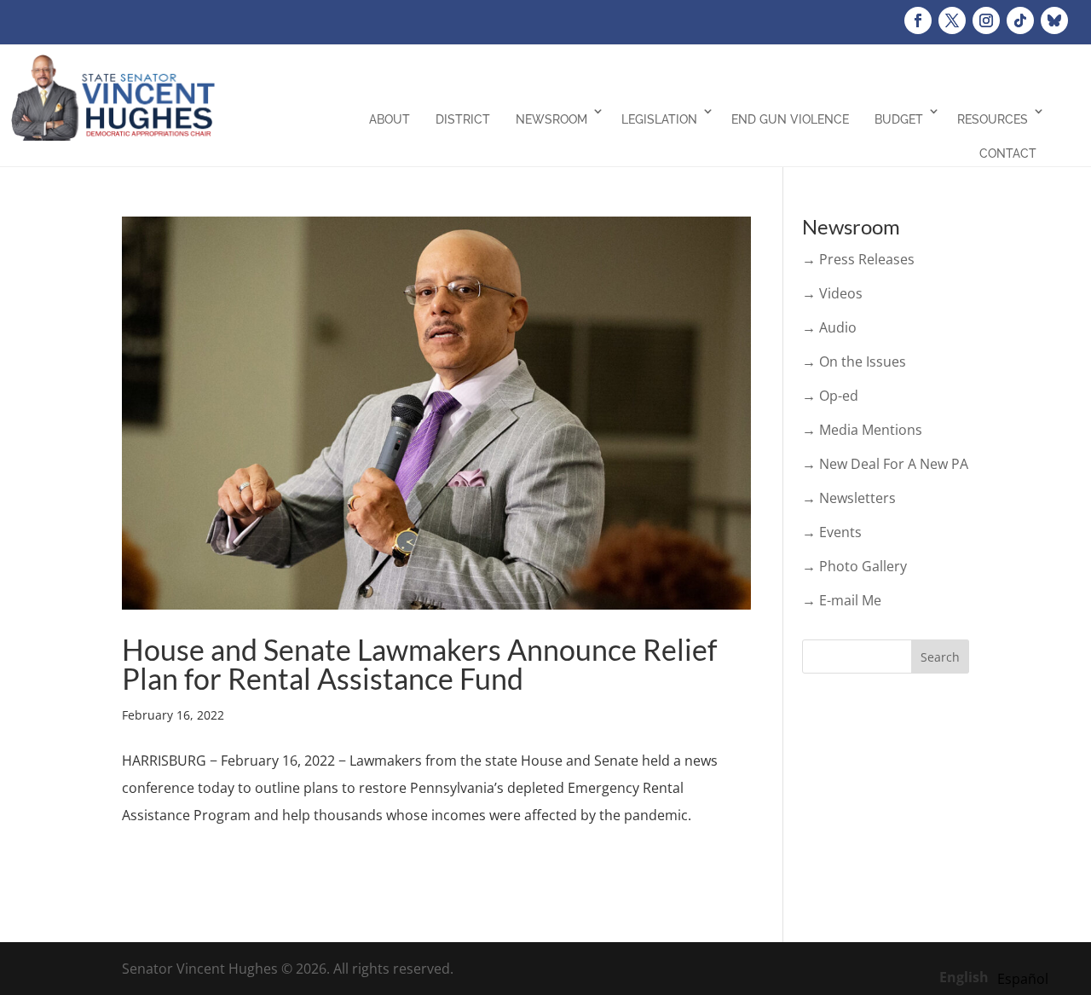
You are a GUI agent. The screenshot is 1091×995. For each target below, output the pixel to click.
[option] (1023, 979)
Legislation (659, 119)
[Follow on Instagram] (986, 20)
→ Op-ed (830, 395)
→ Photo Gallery (854, 566)
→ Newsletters (849, 498)
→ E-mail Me (841, 600)
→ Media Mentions (862, 429)
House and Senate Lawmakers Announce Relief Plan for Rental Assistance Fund (419, 664)
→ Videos (832, 293)
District (463, 119)
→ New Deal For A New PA (885, 463)
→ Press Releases (858, 259)
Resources (992, 119)
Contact (1007, 153)
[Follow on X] (952, 20)
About (389, 119)
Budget (899, 119)
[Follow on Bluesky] (1054, 20)
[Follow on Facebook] (918, 20)
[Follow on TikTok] (1020, 20)
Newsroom (551, 119)
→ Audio (829, 327)
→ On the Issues (854, 361)
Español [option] (1022, 978)
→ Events (832, 532)
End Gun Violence (790, 119)
